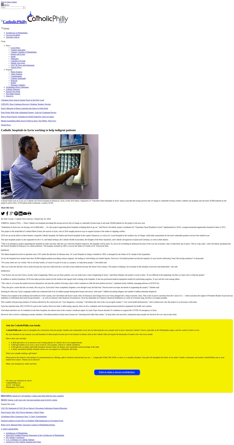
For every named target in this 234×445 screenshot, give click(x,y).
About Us (9, 96)
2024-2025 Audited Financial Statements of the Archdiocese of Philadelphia (35, 435)
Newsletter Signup (13, 94)
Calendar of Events (18, 61)
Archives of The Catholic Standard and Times (23, 442)
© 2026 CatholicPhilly (9, 429)
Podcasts (14, 81)
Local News (15, 48)
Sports (13, 56)
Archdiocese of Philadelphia (17, 33)
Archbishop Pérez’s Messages (17, 87)
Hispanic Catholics (18, 85)
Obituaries (15, 59)
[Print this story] (29, 215)
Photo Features (16, 72)
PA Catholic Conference (15, 437)
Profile (13, 83)
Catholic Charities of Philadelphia (24, 52)
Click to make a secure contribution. (117, 372)
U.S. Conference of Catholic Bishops (20, 440)
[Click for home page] (34, 21)
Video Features (16, 74)
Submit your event (18, 63)
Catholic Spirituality (18, 78)
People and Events (18, 54)
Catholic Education (18, 50)
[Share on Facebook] (7, 215)
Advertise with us (12, 37)
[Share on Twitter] (3, 215)
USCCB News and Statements (22, 65)
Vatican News (16, 67)
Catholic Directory (13, 89)
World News (6, 125)
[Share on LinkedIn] (21, 215)
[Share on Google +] (12, 215)
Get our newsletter (13, 35)
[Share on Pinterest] (16, 215)
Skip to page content (9, 2)
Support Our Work (13, 92)
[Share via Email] (25, 215)
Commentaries (16, 76)
